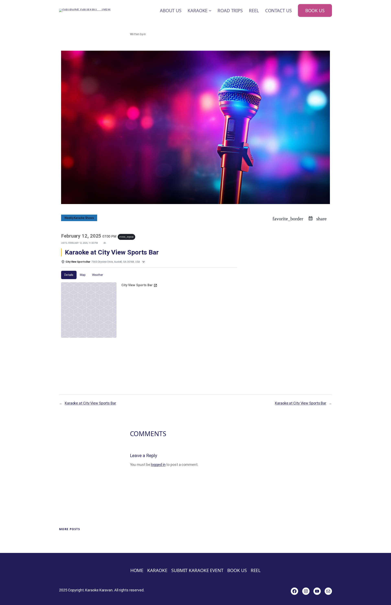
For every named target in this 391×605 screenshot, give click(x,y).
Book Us (315, 10)
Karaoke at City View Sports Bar (90, 403)
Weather (97, 274)
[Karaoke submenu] (210, 10)
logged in (158, 464)
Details (68, 274)
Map (83, 274)
